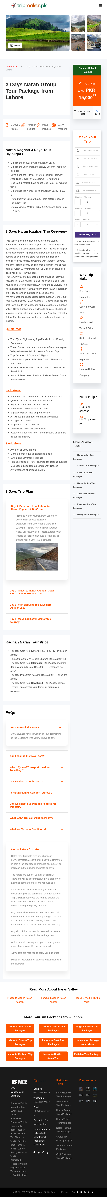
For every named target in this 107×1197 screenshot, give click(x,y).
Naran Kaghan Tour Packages (84, 485)
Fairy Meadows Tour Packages (85, 506)
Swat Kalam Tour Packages (83, 475)
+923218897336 (41, 1092)
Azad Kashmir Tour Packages (84, 496)
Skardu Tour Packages (88, 465)
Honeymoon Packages (88, 515)
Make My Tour (40, 1124)
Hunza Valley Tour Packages (83, 457)
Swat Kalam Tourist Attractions (16, 1115)
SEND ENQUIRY (87, 234)
